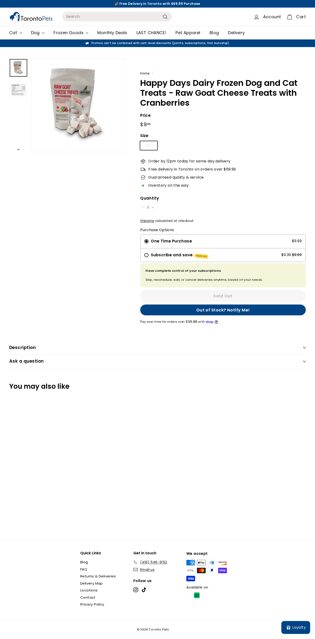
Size (144, 135)
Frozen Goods (69, 33)
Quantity (149, 198)
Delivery (236, 33)
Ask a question (26, 361)
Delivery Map (91, 583)
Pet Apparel (187, 33)
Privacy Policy (92, 604)
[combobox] (117, 16)
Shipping (147, 221)
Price (145, 115)
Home (145, 73)
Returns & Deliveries (98, 576)
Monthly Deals (112, 33)
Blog (214, 33)
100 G (149, 145)
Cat (13, 33)
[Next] (18, 148)
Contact (88, 597)
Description (22, 347)
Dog (36, 33)
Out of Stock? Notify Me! (223, 310)
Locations (89, 590)
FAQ (83, 569)
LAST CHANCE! (151, 33)
